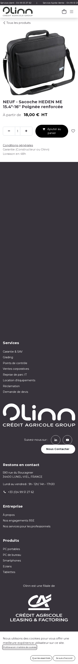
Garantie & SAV (13, 351)
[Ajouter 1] (26, 131)
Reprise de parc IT (15, 374)
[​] (55, 439)
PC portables (11, 549)
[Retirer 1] (9, 131)
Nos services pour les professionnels (27, 526)
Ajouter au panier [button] (54, 131)
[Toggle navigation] (71, 11)
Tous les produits (18, 23)
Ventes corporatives (16, 369)
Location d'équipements (19, 380)
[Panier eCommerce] (64, 11)
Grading (8, 357)
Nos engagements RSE (18, 520)
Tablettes (9, 572)
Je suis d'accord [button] (64, 658)
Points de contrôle (15, 363)
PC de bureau (12, 555)
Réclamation (11, 386)
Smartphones (12, 560)
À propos (9, 515)
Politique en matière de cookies (19, 647)
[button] (73, 131)
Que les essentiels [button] (41, 658)
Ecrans (7, 566)
